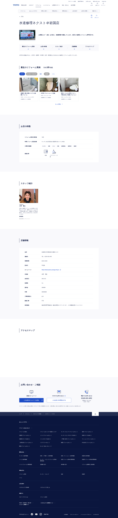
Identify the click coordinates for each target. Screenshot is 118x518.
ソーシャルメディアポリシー (86, 514)
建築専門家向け (81, 1)
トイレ (53, 73)
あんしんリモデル (23, 422)
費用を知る (21, 452)
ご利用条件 (66, 514)
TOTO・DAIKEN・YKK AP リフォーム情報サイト (25, 503)
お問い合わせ (88, 1)
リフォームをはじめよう (24, 428)
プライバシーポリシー (74, 514)
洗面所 (46, 73)
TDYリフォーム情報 (72, 1)
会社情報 (73, 5)
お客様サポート (56, 5)
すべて (22, 73)
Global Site (104, 1)
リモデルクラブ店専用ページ (46, 502)
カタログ (31, 5)
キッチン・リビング (31, 73)
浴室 (41, 73)
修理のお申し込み (96, 1)
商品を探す (24, 5)
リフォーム (38, 5)
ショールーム (46, 5)
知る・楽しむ (65, 5)
